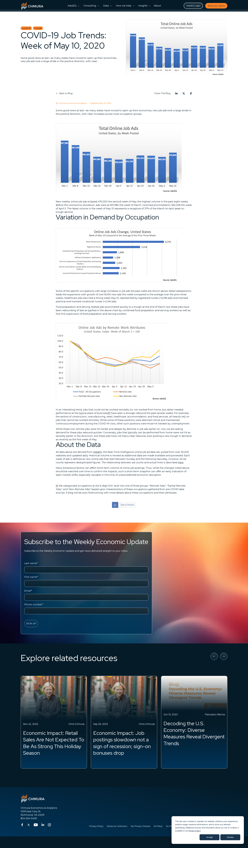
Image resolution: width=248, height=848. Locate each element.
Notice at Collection (117, 826)
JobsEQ (97, 452)
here (180, 462)
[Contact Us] (124, 505)
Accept (210, 837)
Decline (230, 837)
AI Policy (158, 826)
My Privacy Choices (140, 826)
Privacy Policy (194, 831)
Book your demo (216, 6)
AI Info (169, 826)
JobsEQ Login (193, 6)
